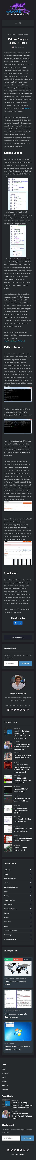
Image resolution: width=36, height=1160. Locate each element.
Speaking (5, 1073)
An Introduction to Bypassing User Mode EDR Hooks (21, 810)
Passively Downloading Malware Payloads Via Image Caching (22, 746)
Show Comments (18, 637)
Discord (4, 1081)
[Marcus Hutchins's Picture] (13, 47)
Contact (5, 1089)
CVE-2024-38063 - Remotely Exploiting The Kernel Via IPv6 (22, 780)
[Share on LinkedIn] (16, 623)
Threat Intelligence (20, 978)
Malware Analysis (23, 34)
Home (3, 1069)
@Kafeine (27, 108)
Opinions (17, 1011)
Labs (3, 1077)
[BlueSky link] (11, 14)
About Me (5, 1085)
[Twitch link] (27, 14)
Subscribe (25, 663)
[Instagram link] (24, 14)
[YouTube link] (18, 14)
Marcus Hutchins (19, 47)
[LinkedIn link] (8, 14)
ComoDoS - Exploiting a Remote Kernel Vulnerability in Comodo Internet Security (22, 1105)
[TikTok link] (21, 14)
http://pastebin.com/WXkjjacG (14, 341)
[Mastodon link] (14, 14)
